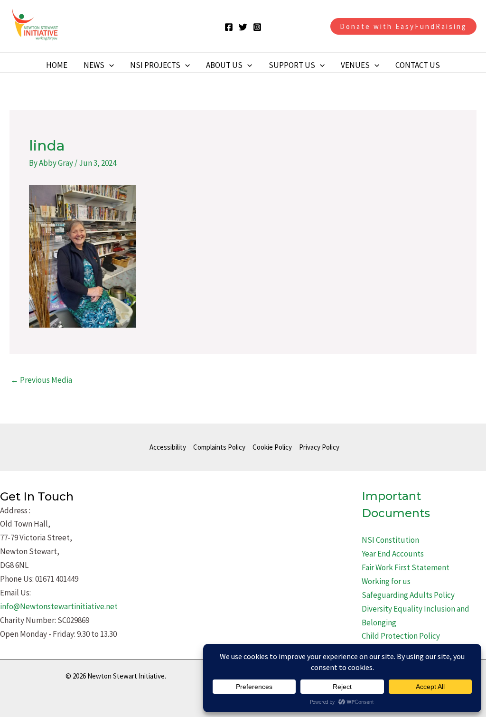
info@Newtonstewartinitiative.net (59, 606)
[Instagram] (257, 27)
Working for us (386, 581)
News (94, 65)
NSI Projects (155, 65)
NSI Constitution (390, 540)
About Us (224, 65)
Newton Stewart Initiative (132, 26)
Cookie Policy (272, 447)
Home (56, 65)
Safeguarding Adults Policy (408, 595)
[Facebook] (228, 27)
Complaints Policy (219, 447)
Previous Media (41, 380)
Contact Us (417, 65)
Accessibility (168, 447)
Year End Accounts (393, 553)
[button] (403, 26)
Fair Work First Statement (405, 567)
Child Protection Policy (401, 636)
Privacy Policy (319, 447)
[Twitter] (243, 27)
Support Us (292, 65)
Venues (355, 65)
